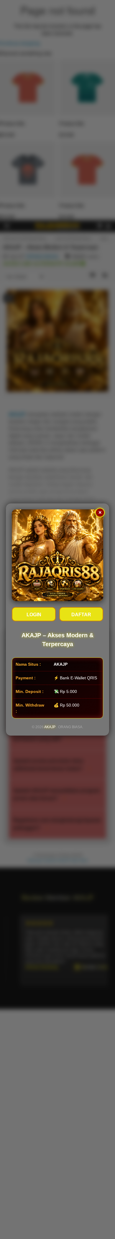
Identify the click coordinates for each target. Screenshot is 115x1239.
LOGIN (34, 614)
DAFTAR (81, 614)
